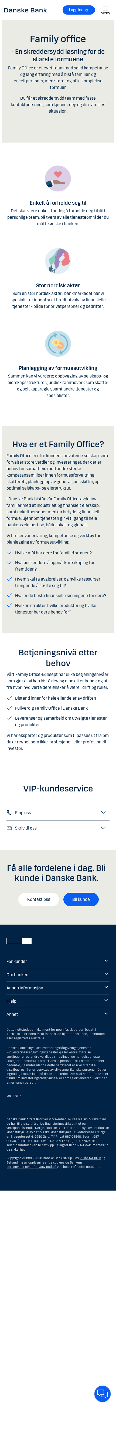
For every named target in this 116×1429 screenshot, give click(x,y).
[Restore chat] (102, 1394)
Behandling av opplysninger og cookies (35, 1162)
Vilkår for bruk (90, 1158)
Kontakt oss (38, 899)
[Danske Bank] (25, 10)
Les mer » (13, 1095)
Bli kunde (81, 899)
